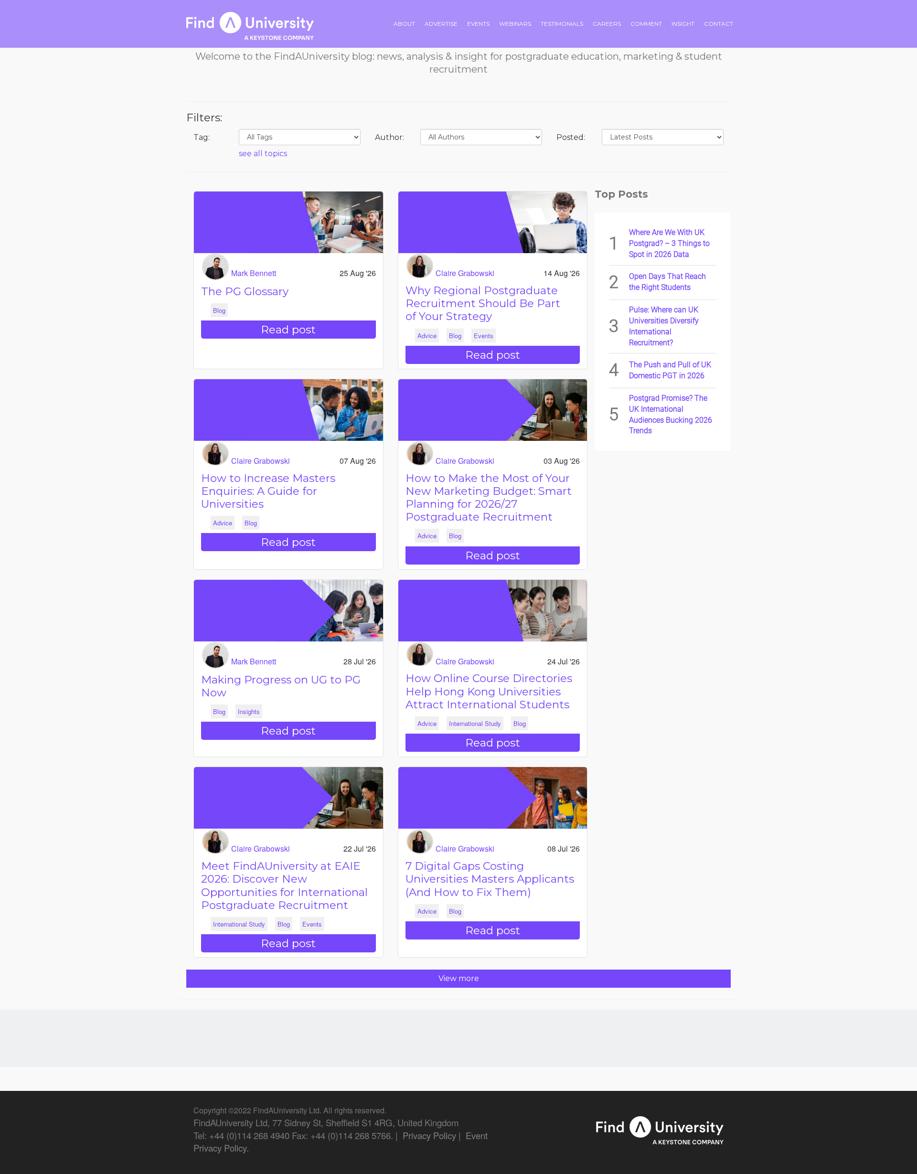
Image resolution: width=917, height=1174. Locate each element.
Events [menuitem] (478, 23)
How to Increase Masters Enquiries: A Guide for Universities (268, 491)
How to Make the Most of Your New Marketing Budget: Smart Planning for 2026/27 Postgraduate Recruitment (488, 497)
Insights (249, 711)
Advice (427, 335)
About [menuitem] (404, 23)
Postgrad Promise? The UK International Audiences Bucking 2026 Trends (670, 415)
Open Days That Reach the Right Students (667, 282)
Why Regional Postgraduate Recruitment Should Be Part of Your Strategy (482, 303)
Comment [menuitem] (646, 23)
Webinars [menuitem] (515, 23)
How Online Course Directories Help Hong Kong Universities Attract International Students (488, 691)
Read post (288, 329)
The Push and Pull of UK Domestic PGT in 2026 (670, 370)
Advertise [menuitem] (441, 23)
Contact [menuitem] (718, 23)
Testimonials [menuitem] (562, 23)
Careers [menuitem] (607, 23)
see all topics (263, 153)
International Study (475, 723)
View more (458, 978)
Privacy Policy (429, 1135)
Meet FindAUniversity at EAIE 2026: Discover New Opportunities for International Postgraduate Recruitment (284, 885)
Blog (219, 310)
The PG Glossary (244, 291)
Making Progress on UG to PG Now (281, 686)
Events (483, 335)
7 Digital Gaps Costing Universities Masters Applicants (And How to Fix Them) (489, 878)
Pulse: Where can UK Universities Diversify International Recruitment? (664, 326)
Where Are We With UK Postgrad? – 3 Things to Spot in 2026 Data (669, 243)
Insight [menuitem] (683, 23)
